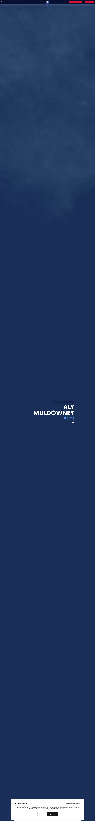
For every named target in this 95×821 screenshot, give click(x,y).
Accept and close (52, 814)
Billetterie (89, 2)
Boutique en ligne (75, 2)
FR (4, 2)
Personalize (41, 814)
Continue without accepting (73, 803)
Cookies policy (63, 808)
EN (6, 2)
